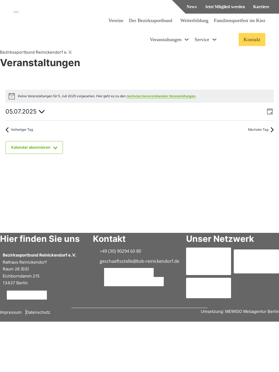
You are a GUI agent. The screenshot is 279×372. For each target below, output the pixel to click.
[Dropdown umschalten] (186, 39)
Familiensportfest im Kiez (239, 20)
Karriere (261, 6)
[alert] (139, 96)
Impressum (11, 312)
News (192, 6)
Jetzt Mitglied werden (225, 6)
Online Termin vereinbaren (132, 281)
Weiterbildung (194, 20)
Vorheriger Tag (22, 129)
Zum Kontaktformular (127, 272)
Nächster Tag (258, 129)
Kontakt (252, 39)
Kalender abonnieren (30, 147)
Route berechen (26, 295)
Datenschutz (38, 312)
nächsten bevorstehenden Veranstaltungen (160, 96)
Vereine (115, 20)
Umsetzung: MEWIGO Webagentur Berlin (240, 311)
